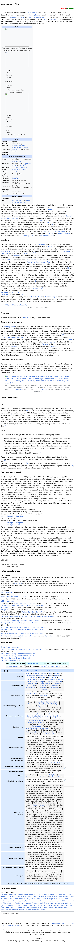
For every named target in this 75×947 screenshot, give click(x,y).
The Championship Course (33, 722)
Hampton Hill (31, 675)
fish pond (49, 222)
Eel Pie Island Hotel (56, 762)
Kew (50, 675)
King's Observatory (39, 805)
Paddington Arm (29, 236)
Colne (45, 231)
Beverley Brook (38, 714)
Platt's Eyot (54, 704)
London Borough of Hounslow (12, 516)
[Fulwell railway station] (46, 682)
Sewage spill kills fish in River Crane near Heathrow (20, 623)
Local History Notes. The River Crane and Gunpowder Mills (22, 605)
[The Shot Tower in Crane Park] (16, 305)
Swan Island (32, 706)
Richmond (42, 677)
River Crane (49, 714)
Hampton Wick (42, 675)
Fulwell (44, 673)
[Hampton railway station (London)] (54, 682)
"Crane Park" (5, 608)
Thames (44, 389)
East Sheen (36, 673)
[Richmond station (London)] (37, 685)
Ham (50, 673)
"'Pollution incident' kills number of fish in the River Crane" (22, 634)
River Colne (18, 583)
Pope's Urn (43, 777)
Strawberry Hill (30, 679)
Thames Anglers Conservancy (12, 660)
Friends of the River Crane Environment (15, 658)
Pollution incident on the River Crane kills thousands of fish (22, 629)
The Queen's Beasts (55, 777)
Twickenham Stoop (49, 732)
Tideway (24, 169)
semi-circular (5, 251)
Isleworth (15, 172)
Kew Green (43, 696)
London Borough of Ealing (10, 525)
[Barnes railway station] (25, 682)
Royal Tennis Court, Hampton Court (37, 728)
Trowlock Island (54, 706)
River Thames (32, 13)
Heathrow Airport (51, 297)
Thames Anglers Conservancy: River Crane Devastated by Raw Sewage (27, 616)
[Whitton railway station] (61, 687)
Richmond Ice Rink (52, 734)
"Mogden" (4, 610)
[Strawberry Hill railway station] (61, 685)
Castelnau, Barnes (32, 694)
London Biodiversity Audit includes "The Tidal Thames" (21, 649)
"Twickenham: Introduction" (32, 612)
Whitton (53, 19)
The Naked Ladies (32, 777)
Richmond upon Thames (37, 17)
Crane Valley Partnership (10, 647)
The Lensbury (36, 726)
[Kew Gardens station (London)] (39, 683)
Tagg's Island (42, 706)
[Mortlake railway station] (52, 683)
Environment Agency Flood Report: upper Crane (18, 654)
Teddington (41, 679)
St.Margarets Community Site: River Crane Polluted (20, 621)
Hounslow (20, 17)
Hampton (57, 673)
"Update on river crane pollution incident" (16, 636)
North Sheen (31, 685)
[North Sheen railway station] (62, 683)
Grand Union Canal (47, 236)
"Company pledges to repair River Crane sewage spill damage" (24, 627)
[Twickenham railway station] (49, 687)
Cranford (14, 149)
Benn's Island (39, 702)
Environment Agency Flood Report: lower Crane (18, 656)
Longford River (55, 716)
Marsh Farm (15, 178)
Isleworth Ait (28, 253)
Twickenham (51, 679)
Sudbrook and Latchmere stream (38, 718)
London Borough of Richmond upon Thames (38, 671)
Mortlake (57, 675)
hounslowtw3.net (20, 603)
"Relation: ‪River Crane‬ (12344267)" (13, 597)
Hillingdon (12, 17)
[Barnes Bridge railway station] (33, 682)
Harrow (50, 233)
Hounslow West (31, 260)
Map (2, 592)
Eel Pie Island (32, 704)
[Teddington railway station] (38, 687)
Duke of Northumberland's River (21, 201)
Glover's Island (44, 704)
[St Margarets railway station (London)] (49, 685)
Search (63, 8)
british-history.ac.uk (8, 601)
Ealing (59, 233)
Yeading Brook (34, 15)
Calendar (70, 8)
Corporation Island (52, 702)
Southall (21, 165)
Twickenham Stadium (33, 732)
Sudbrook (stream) (12, 666)
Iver (72, 466)
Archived (9, 592)
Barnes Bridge (39, 682)
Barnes (28, 673)
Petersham (33, 677)
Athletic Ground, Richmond (34, 720)
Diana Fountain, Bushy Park (47, 775)
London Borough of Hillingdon (12, 523)
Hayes (45, 19)
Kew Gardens (45, 683)
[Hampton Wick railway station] (26, 683)
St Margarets (65, 251)
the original (49, 636)
